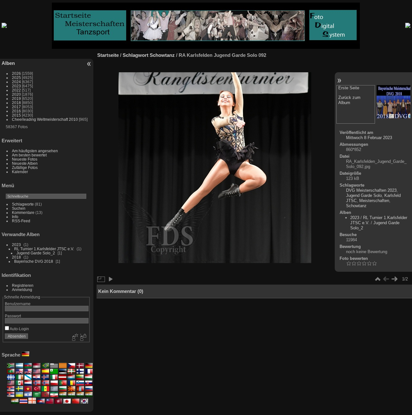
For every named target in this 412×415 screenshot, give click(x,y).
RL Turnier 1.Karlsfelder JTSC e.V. (44, 249)
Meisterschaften (374, 200)
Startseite (108, 55)
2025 (16, 77)
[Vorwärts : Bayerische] (393, 102)
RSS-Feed (21, 221)
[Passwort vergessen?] (83, 337)
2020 (16, 94)
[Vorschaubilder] (377, 279)
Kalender (20, 172)
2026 (16, 73)
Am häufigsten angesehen (35, 151)
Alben (8, 63)
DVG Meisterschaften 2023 (371, 190)
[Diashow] (110, 279)
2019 (16, 98)
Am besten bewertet (29, 155)
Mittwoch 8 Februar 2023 (369, 137)
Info (15, 217)
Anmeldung (22, 289)
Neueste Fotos (24, 159)
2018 (16, 103)
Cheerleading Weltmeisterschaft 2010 (45, 119)
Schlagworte (23, 204)
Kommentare (23, 212)
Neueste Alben (25, 163)
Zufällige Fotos (25, 167)
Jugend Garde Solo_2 (35, 253)
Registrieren (22, 285)
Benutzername (18, 304)
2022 (16, 90)
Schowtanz (162, 55)
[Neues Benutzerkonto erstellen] (74, 337)
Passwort (13, 316)
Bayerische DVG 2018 (33, 261)
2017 (16, 107)
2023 (16, 86)
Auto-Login (19, 329)
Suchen (18, 208)
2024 (16, 82)
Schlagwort (135, 55)
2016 (16, 111)
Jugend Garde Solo (364, 195)
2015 (16, 115)
